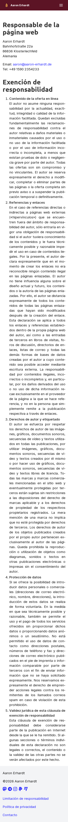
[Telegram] (10, 790)
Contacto (10, 815)
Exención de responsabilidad (28, 85)
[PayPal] (20, 790)
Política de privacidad (19, 807)
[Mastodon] (5, 790)
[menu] (61, 5)
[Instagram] (15, 790)
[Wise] (26, 790)
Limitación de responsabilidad (26, 799)
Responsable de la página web (31, 28)
